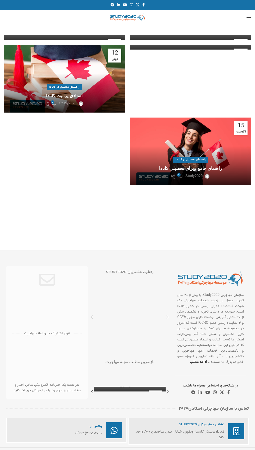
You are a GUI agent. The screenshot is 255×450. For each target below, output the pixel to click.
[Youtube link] (125, 5)
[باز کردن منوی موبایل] (249, 17)
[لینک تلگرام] (112, 5)
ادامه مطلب (198, 362)
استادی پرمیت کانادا (64, 95)
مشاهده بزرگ (98, 301)
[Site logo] (127, 17)
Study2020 (67, 103)
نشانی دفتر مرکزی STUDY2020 (201, 424)
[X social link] (137, 5)
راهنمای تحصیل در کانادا (64, 87)
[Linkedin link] (119, 5)
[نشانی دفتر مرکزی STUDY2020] (236, 431)
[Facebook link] (143, 5)
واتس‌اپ (95, 426)
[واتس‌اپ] (114, 430)
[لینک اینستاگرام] (131, 5)
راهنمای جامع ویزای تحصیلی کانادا (190, 168)
